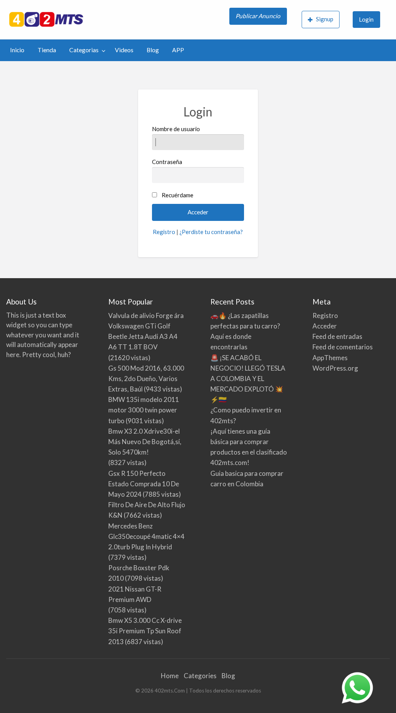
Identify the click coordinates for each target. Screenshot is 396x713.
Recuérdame (177, 195)
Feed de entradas (337, 336)
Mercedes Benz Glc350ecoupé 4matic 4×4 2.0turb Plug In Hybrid (146, 536)
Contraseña (167, 161)
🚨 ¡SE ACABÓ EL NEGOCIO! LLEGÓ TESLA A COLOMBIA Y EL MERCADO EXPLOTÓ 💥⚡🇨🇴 (247, 379)
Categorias (84, 49)
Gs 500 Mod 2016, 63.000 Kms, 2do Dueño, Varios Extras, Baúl (146, 378)
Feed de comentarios (342, 347)
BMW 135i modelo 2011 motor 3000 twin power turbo (143, 409)
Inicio (17, 49)
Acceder (324, 326)
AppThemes (330, 358)
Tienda (47, 49)
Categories (200, 676)
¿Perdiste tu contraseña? (211, 231)
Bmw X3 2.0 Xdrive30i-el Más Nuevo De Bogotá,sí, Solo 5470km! (144, 441)
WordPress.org (335, 368)
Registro (164, 231)
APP (178, 49)
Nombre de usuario (176, 128)
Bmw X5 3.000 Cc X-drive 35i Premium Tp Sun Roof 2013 (145, 630)
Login (366, 19)
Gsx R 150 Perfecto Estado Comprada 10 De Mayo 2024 (143, 483)
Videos (124, 49)
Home (170, 676)
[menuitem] (259, 19)
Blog (153, 49)
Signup (324, 18)
